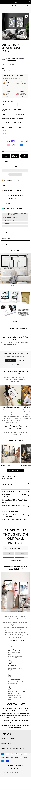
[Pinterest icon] (2, 769)
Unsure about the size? (8, 781)
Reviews (4, 772)
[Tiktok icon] (15, 769)
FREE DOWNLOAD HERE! (15, 641)
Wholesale (4, 784)
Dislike (22, 553)
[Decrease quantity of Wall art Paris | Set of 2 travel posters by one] (10, 161)
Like (9, 553)
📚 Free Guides (15, 364)
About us (4, 741)
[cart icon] (28, 5)
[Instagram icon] (7, 769)
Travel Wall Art (14, 54)
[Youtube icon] (12, 769)
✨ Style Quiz (22, 360)
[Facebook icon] (4, 769)
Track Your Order (6, 775)
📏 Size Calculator (10, 360)
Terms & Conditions (7, 778)
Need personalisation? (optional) (12, 127)
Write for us (5, 787)
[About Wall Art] (15, 5)
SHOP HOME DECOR (8, 751)
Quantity (5, 161)
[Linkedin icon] (10, 769)
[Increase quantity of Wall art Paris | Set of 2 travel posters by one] (26, 161)
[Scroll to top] (28, 782)
